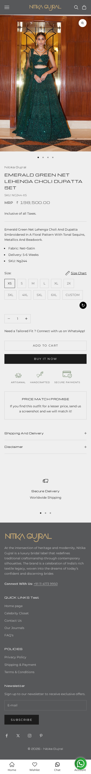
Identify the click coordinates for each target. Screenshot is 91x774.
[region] (45, 492)
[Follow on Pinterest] (41, 735)
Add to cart (45, 345)
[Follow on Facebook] (6, 735)
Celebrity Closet (16, 613)
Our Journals (14, 628)
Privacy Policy (15, 657)
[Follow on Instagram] (29, 735)
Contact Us (13, 621)
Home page (13, 606)
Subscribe (21, 719)
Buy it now (45, 359)
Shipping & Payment (20, 665)
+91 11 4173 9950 (46, 584)
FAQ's (8, 635)
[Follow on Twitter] (18, 735)
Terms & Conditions (19, 672)
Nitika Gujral (15, 167)
